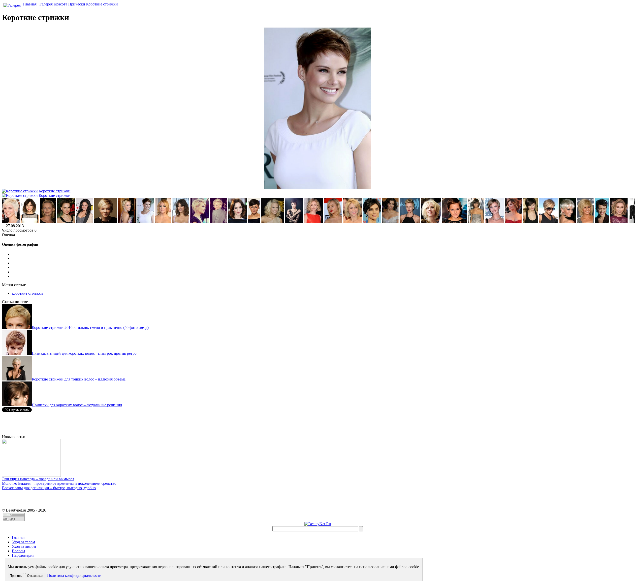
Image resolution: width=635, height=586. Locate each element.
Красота (60, 4)
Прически (76, 4)
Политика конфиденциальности (74, 575)
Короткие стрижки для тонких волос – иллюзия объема (79, 379)
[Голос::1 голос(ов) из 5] (322, 258)
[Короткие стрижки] (11, 221)
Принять (16, 576)
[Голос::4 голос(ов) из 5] (322, 272)
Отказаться (35, 576)
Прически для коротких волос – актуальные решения (77, 405)
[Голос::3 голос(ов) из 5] (322, 267)
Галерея (46, 4)
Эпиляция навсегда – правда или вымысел (38, 479)
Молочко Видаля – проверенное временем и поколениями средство (59, 483)
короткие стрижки (27, 293)
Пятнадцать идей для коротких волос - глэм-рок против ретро (84, 353)
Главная (29, 4)
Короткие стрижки (102, 4)
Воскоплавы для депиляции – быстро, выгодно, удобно (49, 488)
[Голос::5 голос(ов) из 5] (322, 276)
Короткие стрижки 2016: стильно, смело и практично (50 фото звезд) (90, 327)
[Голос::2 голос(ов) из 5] (322, 263)
